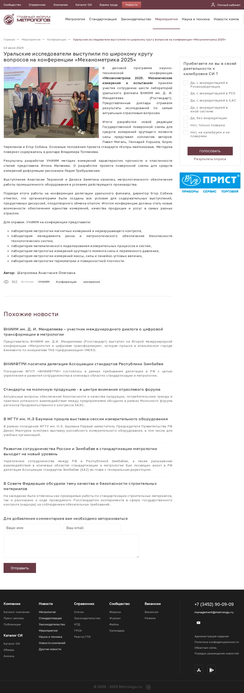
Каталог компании (17, 612)
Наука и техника (196, 19)
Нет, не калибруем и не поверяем (210, 134)
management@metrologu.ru (214, 612)
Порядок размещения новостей (216, 653)
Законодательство (136, 19)
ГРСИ (78, 630)
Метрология (75, 19)
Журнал (115, 618)
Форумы (115, 612)
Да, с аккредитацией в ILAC (213, 100)
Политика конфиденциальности (216, 642)
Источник (27, 281)
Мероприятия (166, 19)
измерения (91, 281)
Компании (61, 4)
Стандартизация (103, 19)
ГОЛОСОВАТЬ (210, 151)
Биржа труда (109, 4)
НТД (77, 624)
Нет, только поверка (207, 125)
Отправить (20, 568)
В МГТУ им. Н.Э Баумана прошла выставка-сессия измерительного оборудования (86, 418)
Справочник (37, 4)
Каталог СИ (84, 4)
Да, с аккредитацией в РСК (213, 93)
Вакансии (151, 612)
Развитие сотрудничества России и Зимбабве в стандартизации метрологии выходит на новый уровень (80, 451)
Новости (131, 4)
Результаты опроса (210, 159)
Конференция (66, 281)
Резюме (150, 618)
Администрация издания (211, 636)
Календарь (116, 630)
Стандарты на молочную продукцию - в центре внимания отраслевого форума (82, 389)
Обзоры (9, 650)
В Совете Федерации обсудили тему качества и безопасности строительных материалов (80, 486)
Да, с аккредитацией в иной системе (209, 109)
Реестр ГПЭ (82, 636)
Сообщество (12, 4)
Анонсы (9, 656)
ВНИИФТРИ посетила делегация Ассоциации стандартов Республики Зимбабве (83, 363)
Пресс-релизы (14, 618)
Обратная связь (205, 647)
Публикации (12, 624)
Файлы (114, 624)
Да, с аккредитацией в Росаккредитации (209, 84)
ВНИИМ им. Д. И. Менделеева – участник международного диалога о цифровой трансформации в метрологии (83, 332)
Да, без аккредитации (208, 118)
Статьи (79, 612)
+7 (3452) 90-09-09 (214, 604)
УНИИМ (44, 281)
